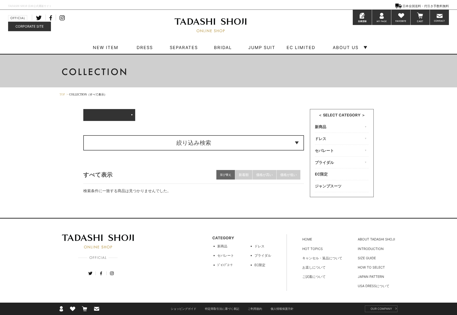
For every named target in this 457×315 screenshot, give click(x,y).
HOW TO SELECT (371, 267)
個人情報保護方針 (282, 308)
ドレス (259, 246)
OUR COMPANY (381, 308)
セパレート (225, 255)
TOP (62, 94)
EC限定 (321, 174)
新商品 (222, 246)
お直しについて (314, 267)
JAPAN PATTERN (371, 277)
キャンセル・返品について (322, 258)
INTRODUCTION (371, 249)
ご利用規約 (255, 308)
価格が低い (288, 175)
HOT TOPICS (312, 249)
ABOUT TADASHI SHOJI (376, 239)
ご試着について (314, 277)
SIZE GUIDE (367, 258)
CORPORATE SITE (29, 26)
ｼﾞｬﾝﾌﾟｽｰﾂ (224, 265)
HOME (307, 239)
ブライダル (262, 255)
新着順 (244, 175)
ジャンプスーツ (328, 186)
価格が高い (264, 175)
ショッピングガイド (183, 308)
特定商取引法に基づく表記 (222, 308)
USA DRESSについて (373, 286)
